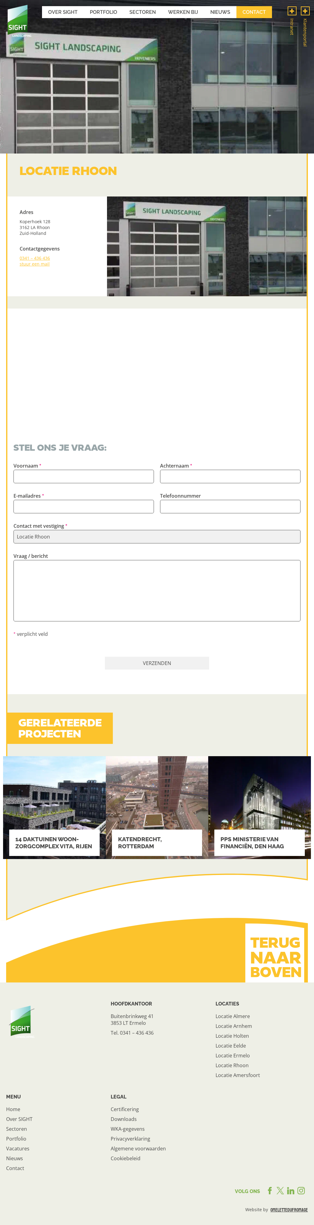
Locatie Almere (233, 1016)
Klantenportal (305, 32)
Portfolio (103, 12)
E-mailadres (27, 495)
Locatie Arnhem (234, 1026)
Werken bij (183, 12)
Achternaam (174, 465)
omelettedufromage (289, 1210)
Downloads (124, 1119)
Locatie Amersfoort (238, 1075)
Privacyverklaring (130, 1138)
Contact (254, 12)
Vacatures (17, 1148)
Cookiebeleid (125, 1158)
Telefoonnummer (180, 495)
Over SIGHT (19, 1119)
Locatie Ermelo (233, 1055)
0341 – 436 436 (35, 258)
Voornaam (25, 465)
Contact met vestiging (38, 526)
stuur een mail (35, 264)
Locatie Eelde (231, 1045)
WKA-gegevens (128, 1129)
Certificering (125, 1109)
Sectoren (142, 12)
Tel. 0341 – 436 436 (132, 1032)
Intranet (292, 26)
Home (13, 1109)
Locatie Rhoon (232, 1065)
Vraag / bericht (30, 556)
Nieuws (220, 12)
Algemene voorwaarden (138, 1148)
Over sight (63, 12)
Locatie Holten (232, 1035)
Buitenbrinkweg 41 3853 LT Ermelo (132, 1019)
